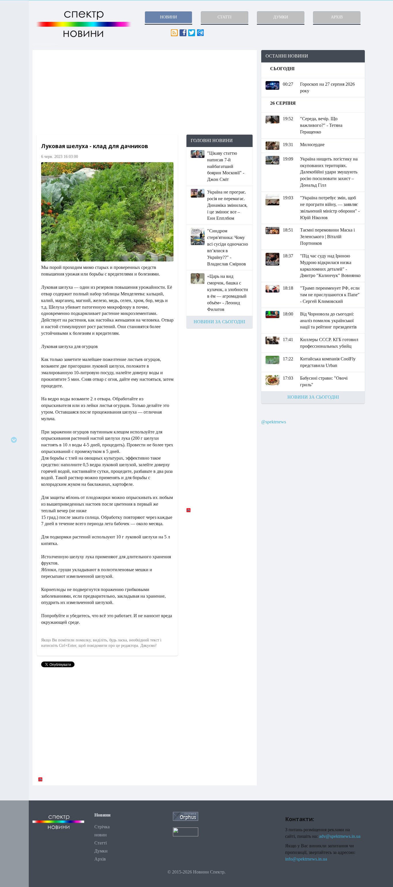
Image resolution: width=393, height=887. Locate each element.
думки (280, 17)
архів (337, 17)
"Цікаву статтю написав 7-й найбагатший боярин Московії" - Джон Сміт (225, 166)
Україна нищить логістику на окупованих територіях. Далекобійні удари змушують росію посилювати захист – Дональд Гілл (329, 172)
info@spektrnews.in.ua (306, 859)
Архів (100, 859)
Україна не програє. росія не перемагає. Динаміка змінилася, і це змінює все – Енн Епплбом (227, 205)
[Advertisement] (145, 92)
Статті (100, 842)
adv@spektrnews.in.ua (339, 836)
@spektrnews (273, 421)
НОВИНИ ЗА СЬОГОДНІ (219, 321)
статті (225, 17)
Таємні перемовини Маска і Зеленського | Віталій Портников (327, 237)
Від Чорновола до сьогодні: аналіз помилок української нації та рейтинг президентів (328, 320)
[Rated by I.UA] (185, 831)
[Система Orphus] (185, 816)
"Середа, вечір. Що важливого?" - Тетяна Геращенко (321, 125)
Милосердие (312, 144)
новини (168, 17)
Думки (101, 850)
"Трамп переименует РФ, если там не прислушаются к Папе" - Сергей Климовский (330, 295)
